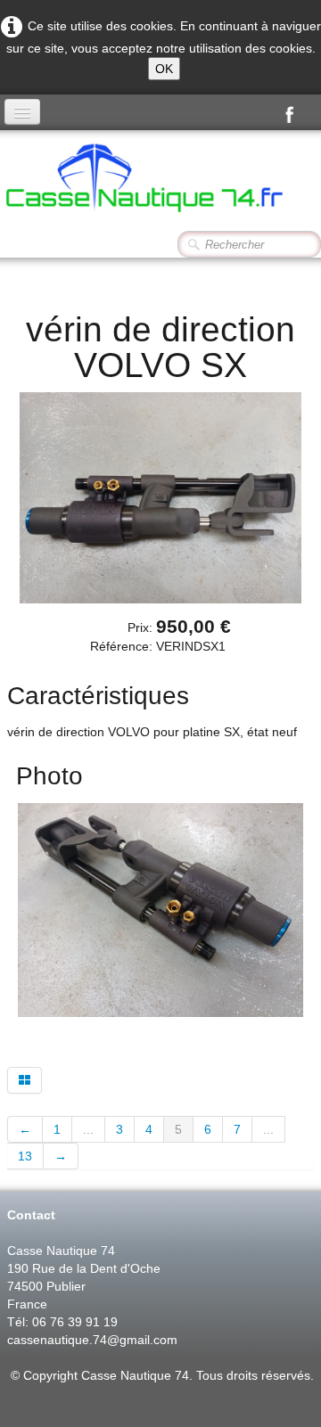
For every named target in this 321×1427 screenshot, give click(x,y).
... (88, 1129)
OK (164, 69)
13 (25, 1156)
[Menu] (22, 112)
